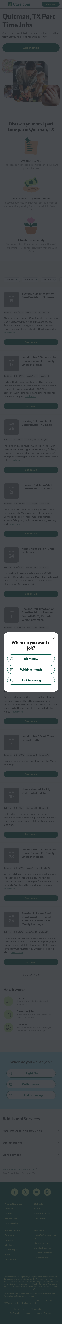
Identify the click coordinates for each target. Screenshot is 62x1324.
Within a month (31, 669)
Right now (31, 658)
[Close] (54, 637)
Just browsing (31, 680)
